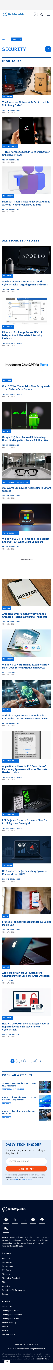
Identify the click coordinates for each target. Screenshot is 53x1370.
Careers (5, 1294)
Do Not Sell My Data (15, 1246)
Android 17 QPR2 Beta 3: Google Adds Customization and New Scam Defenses (25, 717)
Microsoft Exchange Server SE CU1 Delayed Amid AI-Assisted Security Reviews (22, 335)
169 (34, 1061)
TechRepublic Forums (11, 1310)
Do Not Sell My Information (13, 1290)
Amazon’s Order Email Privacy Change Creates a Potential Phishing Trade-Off (24, 615)
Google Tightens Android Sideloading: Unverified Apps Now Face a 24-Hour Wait (26, 439)
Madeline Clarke (10, 1034)
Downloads (7, 1306)
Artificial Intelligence (13, 1089)
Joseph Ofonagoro (11, 110)
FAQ (4, 1282)
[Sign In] (35, 14)
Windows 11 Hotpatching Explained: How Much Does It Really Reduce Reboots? (25, 666)
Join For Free (26, 1168)
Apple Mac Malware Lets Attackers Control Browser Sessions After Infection (26, 974)
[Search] (41, 14)
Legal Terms (20, 1344)
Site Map (6, 1274)
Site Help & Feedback (11, 1278)
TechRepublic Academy (12, 1314)
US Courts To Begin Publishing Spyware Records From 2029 (24, 873)
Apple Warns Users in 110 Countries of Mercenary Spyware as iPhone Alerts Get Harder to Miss (25, 769)
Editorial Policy (8, 1334)
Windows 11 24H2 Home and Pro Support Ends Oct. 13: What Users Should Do (25, 540)
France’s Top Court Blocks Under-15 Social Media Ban (26, 923)
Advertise (6, 1286)
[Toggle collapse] (7, 1361)
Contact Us (7, 1262)
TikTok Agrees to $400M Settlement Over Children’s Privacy (26, 153)
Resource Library (9, 1322)
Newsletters (7, 1266)
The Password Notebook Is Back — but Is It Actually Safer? (25, 104)
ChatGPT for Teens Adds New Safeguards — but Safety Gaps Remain (26, 388)
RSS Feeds (6, 1270)
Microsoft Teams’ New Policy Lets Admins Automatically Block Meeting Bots (26, 203)
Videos (5, 1330)
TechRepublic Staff (12, 343)
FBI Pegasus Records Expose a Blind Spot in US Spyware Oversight (25, 822)
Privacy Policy (27, 1180)
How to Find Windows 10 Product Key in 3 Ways (18, 1112)
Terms (15, 1180)
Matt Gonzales (9, 673)
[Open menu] (48, 14)
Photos (5, 1326)
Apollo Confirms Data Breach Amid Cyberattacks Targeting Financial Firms (25, 283)
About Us (6, 1258)
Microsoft (6, 1103)
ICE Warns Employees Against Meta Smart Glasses (26, 489)
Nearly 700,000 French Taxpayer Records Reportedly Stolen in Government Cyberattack (25, 1026)
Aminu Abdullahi (10, 160)
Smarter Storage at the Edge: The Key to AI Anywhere (19, 1084)
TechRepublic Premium (11, 1318)
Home (4, 39)
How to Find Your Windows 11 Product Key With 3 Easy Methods (19, 1098)
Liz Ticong (7, 981)
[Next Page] (40, 1061)
